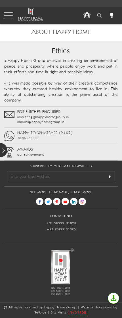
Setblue (40, 312)
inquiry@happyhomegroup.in (40, 122)
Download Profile (113, 298)
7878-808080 (28, 138)
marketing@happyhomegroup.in (43, 117)
